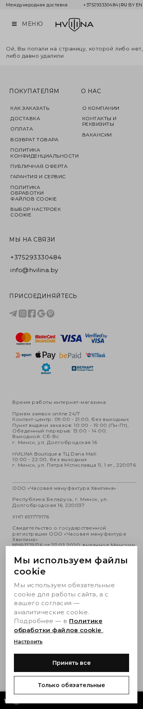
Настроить (28, 642)
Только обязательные (71, 685)
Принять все (71, 662)
